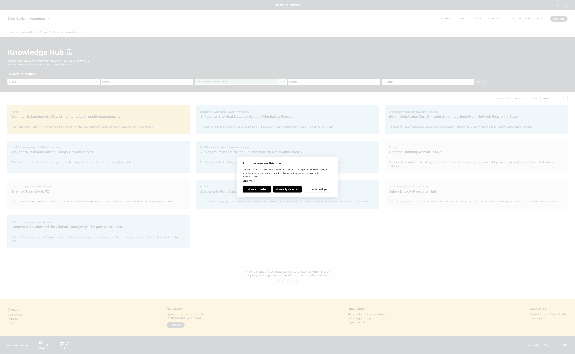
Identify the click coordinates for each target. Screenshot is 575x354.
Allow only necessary (287, 189)
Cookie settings (318, 189)
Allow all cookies (257, 189)
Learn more (249, 180)
